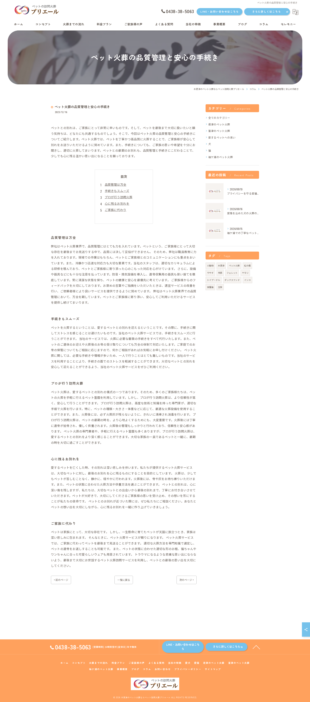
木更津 (221, 265)
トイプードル (213, 279)
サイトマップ (213, 669)
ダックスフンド (232, 279)
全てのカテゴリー (219, 118)
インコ (247, 279)
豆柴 (220, 287)
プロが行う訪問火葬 (119, 197)
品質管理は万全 (115, 184)
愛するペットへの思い (222, 137)
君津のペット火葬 (219, 124)
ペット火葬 (234, 265)
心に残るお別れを (117, 203)
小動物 (210, 265)
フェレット (232, 272)
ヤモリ (245, 272)
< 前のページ (61, 580)
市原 (220, 272)
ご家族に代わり (115, 209)
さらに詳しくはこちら (266, 11)
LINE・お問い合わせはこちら (219, 11)
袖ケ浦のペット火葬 (220, 157)
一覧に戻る (123, 580)
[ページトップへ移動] (256, 646)
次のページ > (186, 580)
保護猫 (210, 287)
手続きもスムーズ (117, 190)
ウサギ (210, 272)
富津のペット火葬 (219, 131)
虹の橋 (247, 265)
